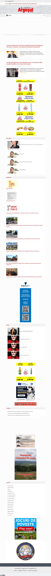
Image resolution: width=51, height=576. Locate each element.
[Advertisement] (25, 26)
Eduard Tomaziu (11, 500)
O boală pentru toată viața (24, 339)
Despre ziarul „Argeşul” (32, 570)
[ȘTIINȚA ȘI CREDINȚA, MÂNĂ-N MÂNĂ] (13, 331)
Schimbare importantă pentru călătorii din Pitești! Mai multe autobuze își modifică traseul (24, 226)
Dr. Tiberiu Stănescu (11, 496)
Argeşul (9, 489)
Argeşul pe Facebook (22, 570)
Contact (7, 3)
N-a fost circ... (21, 153)
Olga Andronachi (11, 511)
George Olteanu (13, 48)
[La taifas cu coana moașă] (13, 355)
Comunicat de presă (10, 200)
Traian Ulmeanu (11, 513)
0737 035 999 (14, 3)
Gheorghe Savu (10, 505)
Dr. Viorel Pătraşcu (11, 498)
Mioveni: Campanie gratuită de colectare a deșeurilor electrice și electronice (22, 251)
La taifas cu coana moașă (24, 355)
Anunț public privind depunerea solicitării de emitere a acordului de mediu (22, 213)
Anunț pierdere (9, 188)
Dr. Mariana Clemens (11, 494)
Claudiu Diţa (10, 491)
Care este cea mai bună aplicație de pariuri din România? (18, 413)
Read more (22, 55)
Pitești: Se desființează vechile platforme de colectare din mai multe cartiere (23, 238)
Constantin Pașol (11, 493)
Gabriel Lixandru (11, 502)
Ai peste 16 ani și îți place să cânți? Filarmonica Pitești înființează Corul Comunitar (24, 276)
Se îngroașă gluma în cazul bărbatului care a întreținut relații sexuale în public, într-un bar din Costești (24, 63)
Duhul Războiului (22, 169)
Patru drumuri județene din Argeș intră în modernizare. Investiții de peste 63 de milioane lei (23, 264)
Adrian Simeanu (11, 487)
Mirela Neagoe (10, 509)
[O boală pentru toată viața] (13, 339)
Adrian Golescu (10, 485)
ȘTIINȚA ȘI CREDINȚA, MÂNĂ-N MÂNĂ (26, 331)
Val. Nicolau (10, 515)
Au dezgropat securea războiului (25, 161)
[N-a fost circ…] (13, 153)
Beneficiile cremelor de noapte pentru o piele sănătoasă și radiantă (20, 411)
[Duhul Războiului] (13, 169)
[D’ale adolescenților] (13, 347)
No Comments (27, 48)
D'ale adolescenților (23, 347)
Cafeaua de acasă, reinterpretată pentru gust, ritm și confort (19, 415)
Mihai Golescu (10, 507)
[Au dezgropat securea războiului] (13, 161)
